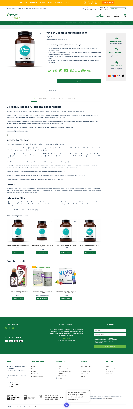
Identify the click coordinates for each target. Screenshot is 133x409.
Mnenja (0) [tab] (71, 99)
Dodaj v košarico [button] (18, 252)
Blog (99, 23)
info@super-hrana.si (90, 9)
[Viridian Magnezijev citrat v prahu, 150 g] (18, 230)
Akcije (113, 23)
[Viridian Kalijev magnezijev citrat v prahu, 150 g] (42, 230)
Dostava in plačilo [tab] (57, 99)
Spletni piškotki (28, 406)
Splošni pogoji (62, 375)
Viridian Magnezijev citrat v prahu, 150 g (18, 245)
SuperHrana (40, 23)
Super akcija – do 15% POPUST (87, 23)
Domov (13, 23)
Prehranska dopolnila (54, 23)
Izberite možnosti (42, 298)
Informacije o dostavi (63, 369)
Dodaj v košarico (79, 81)
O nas (59, 366)
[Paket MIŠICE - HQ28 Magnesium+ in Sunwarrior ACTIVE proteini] (42, 276)
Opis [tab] (34, 99)
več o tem (100, 342)
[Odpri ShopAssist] (66, 405)
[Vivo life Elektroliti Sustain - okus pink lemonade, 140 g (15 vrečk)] (65, 276)
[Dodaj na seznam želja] (27, 221)
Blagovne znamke (70, 23)
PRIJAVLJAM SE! (110, 346)
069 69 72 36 (104, 9)
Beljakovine (20, 23)
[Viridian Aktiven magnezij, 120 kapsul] (65, 230)
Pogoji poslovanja (37, 406)
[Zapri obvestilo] (89, 391)
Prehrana (31, 23)
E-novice (119, 23)
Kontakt (106, 23)
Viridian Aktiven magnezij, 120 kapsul (66, 245)
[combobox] (117, 8)
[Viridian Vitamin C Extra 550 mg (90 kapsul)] (89, 230)
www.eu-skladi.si (108, 398)
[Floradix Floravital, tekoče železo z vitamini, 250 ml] (18, 276)
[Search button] (125, 8)
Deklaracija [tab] (43, 99)
